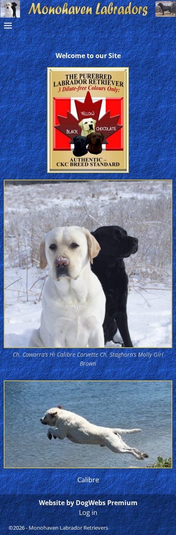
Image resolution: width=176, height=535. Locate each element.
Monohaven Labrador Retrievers (68, 527)
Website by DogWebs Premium (88, 502)
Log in (88, 512)
